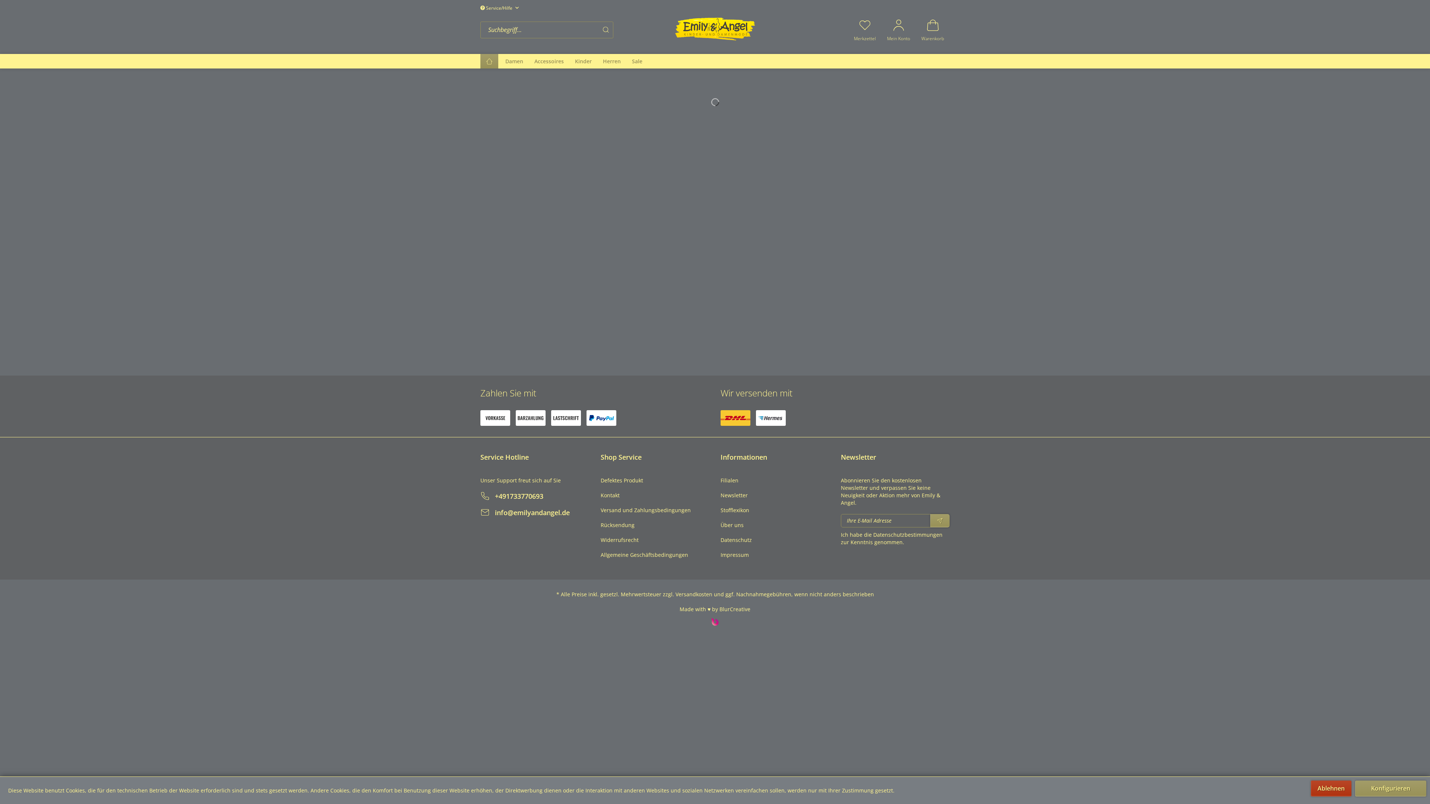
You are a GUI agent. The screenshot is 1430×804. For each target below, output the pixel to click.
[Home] (489, 61)
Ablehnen (1331, 788)
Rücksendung (618, 525)
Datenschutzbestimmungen (908, 534)
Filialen (729, 480)
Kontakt (610, 495)
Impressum (735, 554)
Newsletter (734, 495)
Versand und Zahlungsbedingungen (646, 510)
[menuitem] (575, 30)
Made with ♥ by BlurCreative (715, 609)
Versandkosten (694, 594)
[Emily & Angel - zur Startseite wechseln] (715, 29)
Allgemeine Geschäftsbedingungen (644, 554)
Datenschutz (736, 539)
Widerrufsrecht (620, 539)
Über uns (732, 525)
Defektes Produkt (622, 480)
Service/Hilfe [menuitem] (499, 8)
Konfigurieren (1390, 788)
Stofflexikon (735, 510)
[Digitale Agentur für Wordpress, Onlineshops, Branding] (715, 623)
